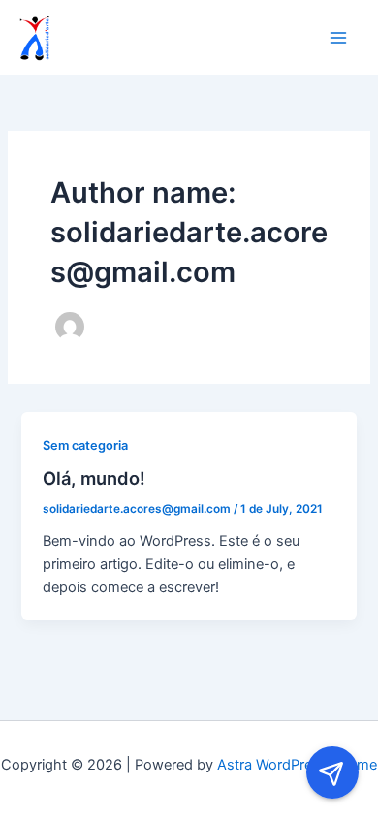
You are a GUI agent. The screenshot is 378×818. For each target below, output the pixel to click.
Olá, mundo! (94, 477)
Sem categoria (85, 445)
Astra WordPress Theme (297, 764)
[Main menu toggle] (338, 37)
